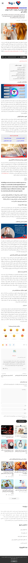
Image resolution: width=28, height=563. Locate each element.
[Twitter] (10, 344)
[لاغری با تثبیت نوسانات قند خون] (21, 484)
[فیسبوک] (5, 369)
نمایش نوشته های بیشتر (21, 357)
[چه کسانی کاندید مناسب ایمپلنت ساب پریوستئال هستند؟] (21, 430)
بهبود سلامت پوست (21, 72)
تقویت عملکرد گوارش (21, 69)
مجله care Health (5, 173)
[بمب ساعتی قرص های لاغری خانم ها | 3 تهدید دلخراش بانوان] (7, 430)
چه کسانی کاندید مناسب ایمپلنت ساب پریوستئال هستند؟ (21, 436)
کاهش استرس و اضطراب (20, 74)
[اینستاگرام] (3, 369)
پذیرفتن (14, 561)
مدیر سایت (14, 355)
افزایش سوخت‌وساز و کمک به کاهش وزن (17, 71)
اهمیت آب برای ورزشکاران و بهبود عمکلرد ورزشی (13, 51)
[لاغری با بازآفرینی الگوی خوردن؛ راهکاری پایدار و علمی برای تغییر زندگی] (7, 484)
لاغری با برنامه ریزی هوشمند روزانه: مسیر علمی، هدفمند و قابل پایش (7, 473)
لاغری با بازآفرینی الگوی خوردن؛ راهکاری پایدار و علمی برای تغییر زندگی (7, 491)
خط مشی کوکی (13, 558)
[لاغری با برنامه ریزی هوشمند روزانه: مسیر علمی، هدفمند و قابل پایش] (7, 466)
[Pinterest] (6, 344)
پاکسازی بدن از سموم (20, 77)
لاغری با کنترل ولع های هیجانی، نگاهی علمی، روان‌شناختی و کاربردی (7, 451)
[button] (3, 3)
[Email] (2, 344)
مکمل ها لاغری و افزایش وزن (13, 7)
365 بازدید (18, 20)
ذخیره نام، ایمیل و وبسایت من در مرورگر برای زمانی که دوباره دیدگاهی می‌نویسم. (14, 416)
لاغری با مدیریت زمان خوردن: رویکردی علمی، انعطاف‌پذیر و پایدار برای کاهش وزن (21, 452)
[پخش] (3, 57)
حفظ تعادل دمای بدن (21, 68)
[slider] (24, 57)
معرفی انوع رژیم (23, 7)
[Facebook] (13, 344)
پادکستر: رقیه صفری (23, 61)
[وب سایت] (7, 369)
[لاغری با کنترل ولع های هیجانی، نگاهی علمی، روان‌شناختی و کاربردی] (7, 444)
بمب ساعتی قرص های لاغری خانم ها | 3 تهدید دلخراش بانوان (7, 436)
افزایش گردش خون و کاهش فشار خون (18, 75)
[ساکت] (21, 57)
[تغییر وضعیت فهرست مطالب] (23, 66)
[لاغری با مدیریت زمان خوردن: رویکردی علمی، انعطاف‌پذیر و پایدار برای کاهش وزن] (21, 444)
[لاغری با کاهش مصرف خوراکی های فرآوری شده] (21, 466)
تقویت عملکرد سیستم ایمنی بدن (18, 78)
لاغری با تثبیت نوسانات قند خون (21, 490)
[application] (14, 57)
